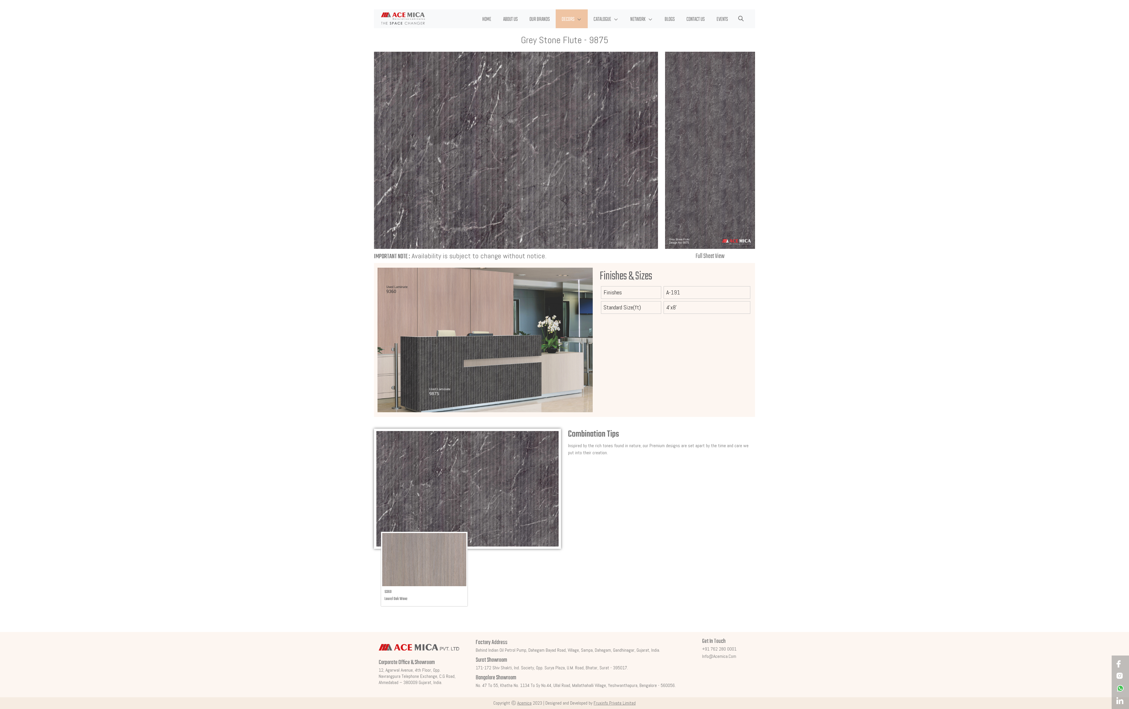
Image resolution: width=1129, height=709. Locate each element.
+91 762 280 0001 (719, 649)
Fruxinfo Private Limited (615, 703)
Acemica (524, 703)
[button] (572, 18)
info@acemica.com (719, 656)
